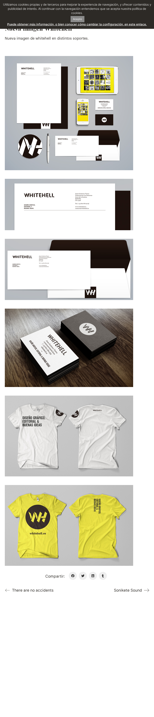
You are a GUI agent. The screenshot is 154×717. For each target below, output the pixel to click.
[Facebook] (73, 576)
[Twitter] (83, 576)
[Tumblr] (103, 576)
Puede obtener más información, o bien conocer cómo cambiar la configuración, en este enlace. (77, 24)
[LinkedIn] (93, 576)
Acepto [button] (77, 19)
